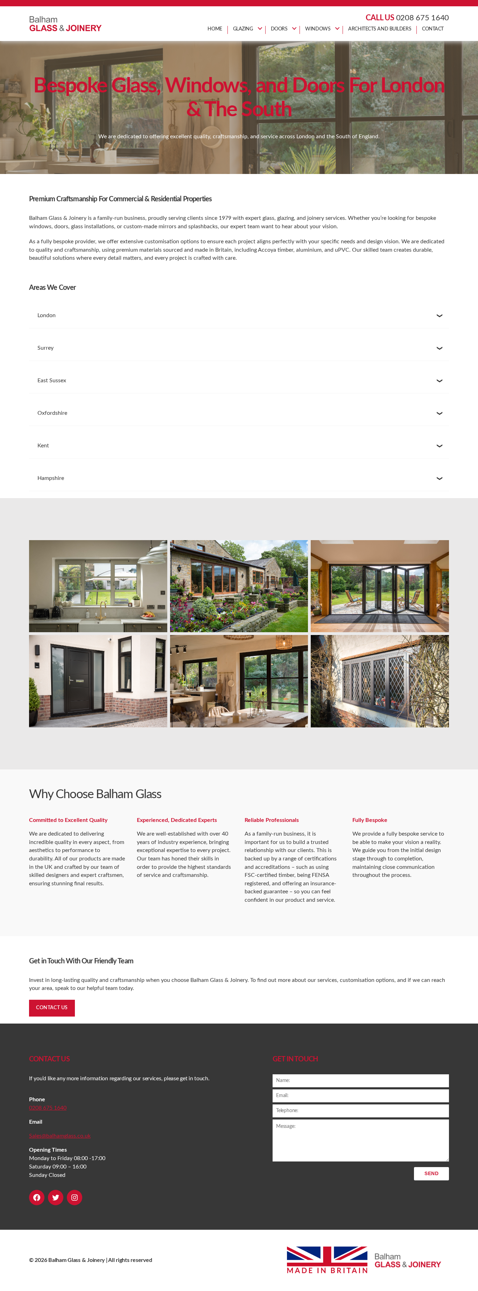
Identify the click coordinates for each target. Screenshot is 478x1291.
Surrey (45, 348)
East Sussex (51, 380)
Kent (43, 445)
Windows (317, 29)
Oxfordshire (53, 413)
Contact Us (52, 1007)
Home (215, 29)
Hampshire (50, 478)
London (46, 315)
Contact (433, 29)
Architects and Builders (379, 29)
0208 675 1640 (422, 18)
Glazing (243, 29)
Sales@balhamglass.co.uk (60, 1136)
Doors (279, 29)
